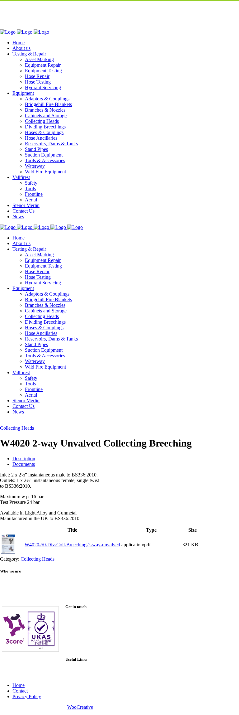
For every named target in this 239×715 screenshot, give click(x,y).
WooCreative (80, 707)
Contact (20, 690)
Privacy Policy (26, 696)
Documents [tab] (23, 464)
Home (18, 685)
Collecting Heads (17, 428)
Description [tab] (23, 458)
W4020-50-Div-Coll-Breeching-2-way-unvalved (72, 544)
